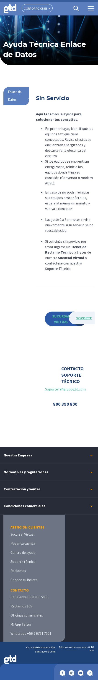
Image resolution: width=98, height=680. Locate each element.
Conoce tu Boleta (24, 579)
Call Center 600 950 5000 (29, 597)
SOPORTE (84, 318)
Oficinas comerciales (26, 615)
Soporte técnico (23, 561)
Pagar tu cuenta (22, 543)
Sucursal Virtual (22, 534)
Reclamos (18, 570)
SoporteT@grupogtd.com (65, 389)
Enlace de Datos (15, 96)
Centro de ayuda (22, 552)
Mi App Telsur (20, 624)
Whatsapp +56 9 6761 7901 (30, 633)
